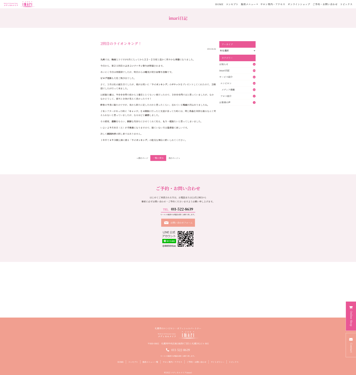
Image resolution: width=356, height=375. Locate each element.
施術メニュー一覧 (150, 361)
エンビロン (237, 83)
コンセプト (232, 4)
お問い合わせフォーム (181, 222)
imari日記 (237, 70)
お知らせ (237, 64)
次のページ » (174, 157)
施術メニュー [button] (248, 4)
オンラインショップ (299, 4)
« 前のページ (142, 157)
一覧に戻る (158, 158)
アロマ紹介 (237, 96)
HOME (219, 4)
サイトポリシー (217, 361)
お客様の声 (237, 102)
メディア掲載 (238, 89)
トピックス (346, 4)
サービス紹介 (237, 76)
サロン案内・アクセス (272, 4)
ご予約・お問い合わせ (325, 4)
